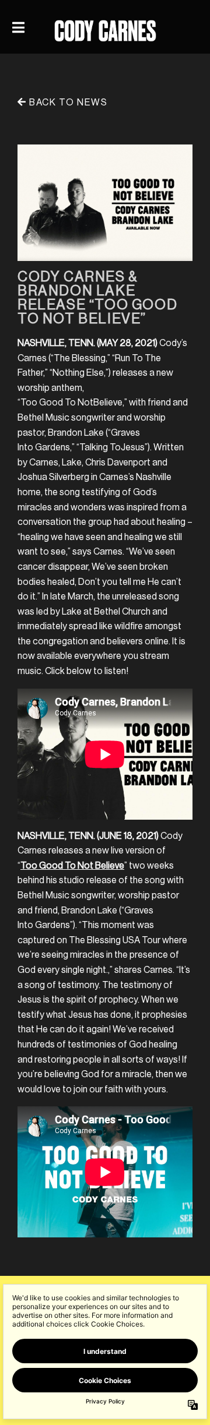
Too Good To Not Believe (72, 865)
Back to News (67, 102)
